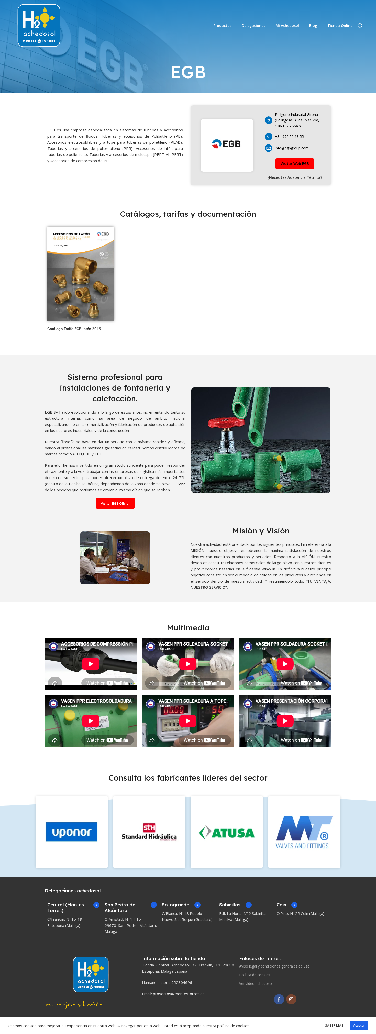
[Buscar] (360, 25)
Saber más (334, 1025)
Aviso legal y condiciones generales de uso (274, 966)
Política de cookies (254, 974)
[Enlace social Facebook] (279, 999)
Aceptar (359, 1025)
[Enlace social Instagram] (291, 999)
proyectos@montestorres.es (179, 993)
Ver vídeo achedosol (256, 983)
